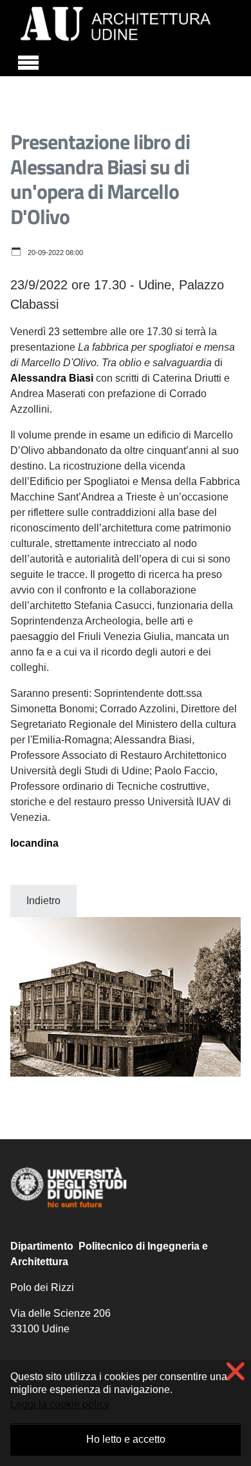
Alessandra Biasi (51, 378)
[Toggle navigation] (28, 61)
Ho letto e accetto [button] (125, 1439)
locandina (34, 843)
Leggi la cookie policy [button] (59, 1404)
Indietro (43, 900)
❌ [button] (235, 1371)
